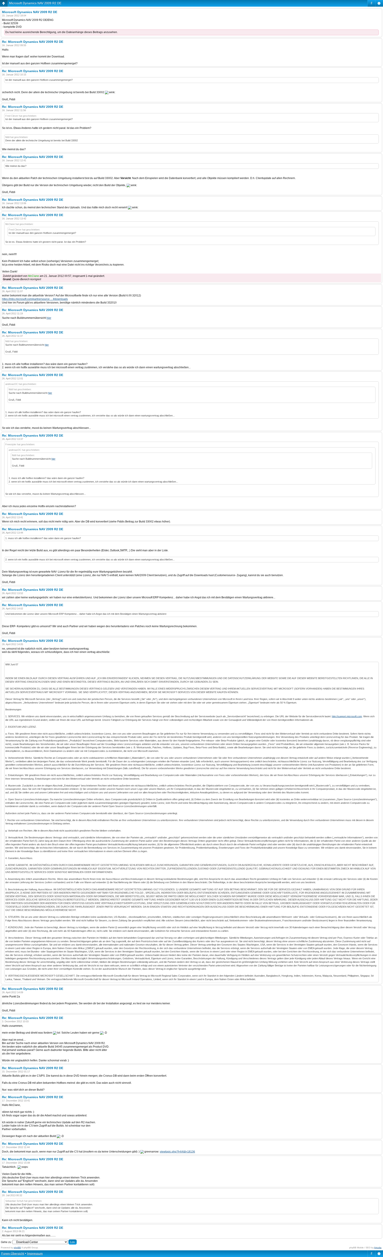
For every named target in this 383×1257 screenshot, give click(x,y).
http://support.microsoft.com (347, 716)
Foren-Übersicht (12, 1253)
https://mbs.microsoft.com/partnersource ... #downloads (35, 299)
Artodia (377, 1247)
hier (49, 317)
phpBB (17, 1247)
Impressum (35, 1253)
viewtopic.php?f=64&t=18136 (177, 1151)
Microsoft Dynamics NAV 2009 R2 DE (35, 3)
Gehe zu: (6, 1242)
